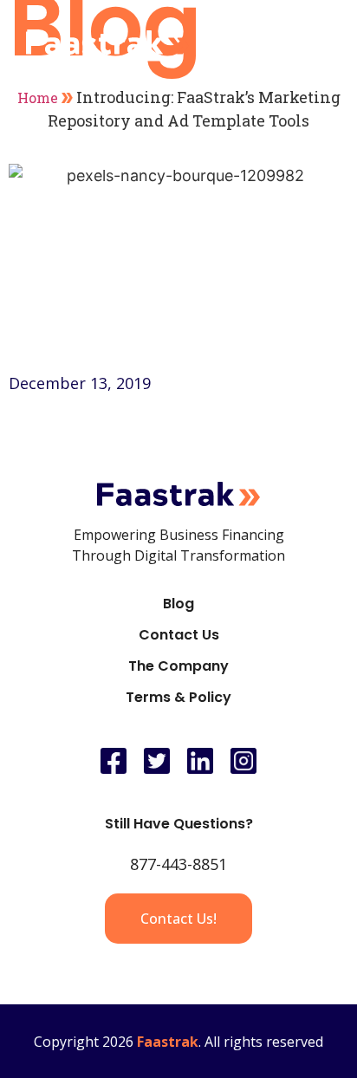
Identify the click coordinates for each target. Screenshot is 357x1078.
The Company (178, 666)
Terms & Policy (178, 697)
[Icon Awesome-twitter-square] (157, 761)
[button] (314, 42)
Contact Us (179, 635)
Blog (178, 604)
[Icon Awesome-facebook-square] (114, 761)
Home (37, 97)
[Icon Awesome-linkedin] (200, 761)
